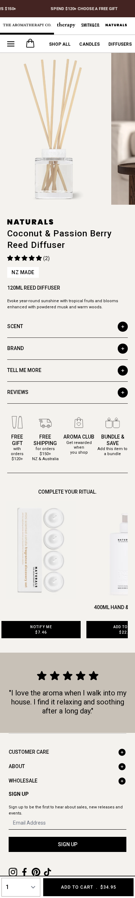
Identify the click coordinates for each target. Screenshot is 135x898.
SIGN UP (67, 844)
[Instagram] (13, 872)
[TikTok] (47, 872)
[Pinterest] (36, 872)
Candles (89, 44)
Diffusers (120, 44)
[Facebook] (24, 872)
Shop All (60, 44)
